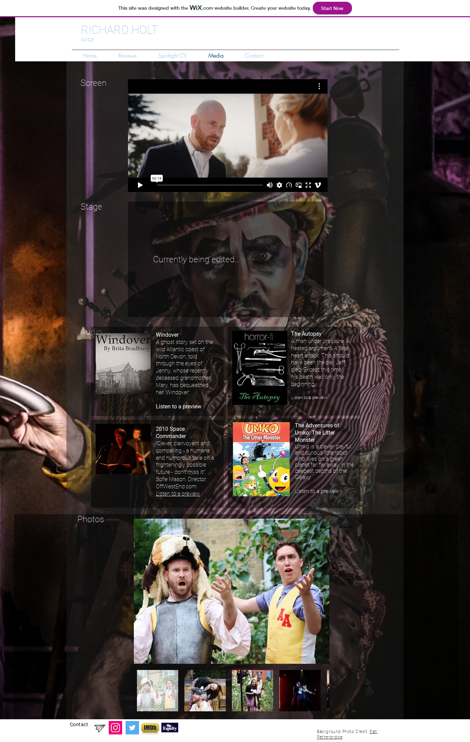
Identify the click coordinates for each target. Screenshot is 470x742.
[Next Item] (317, 591)
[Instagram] (115, 727)
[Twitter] (132, 727)
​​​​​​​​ (309, 397)
